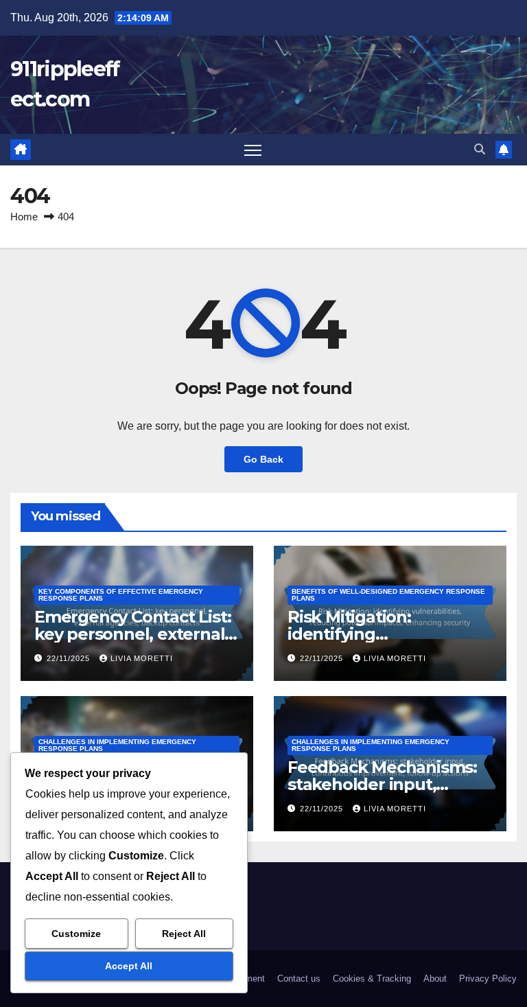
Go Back (263, 459)
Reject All (184, 933)
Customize (76, 933)
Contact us (298, 978)
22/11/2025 (70, 658)
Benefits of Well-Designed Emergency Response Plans (388, 595)
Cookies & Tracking (372, 978)
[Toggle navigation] (253, 150)
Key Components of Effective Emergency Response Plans (120, 595)
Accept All (128, 965)
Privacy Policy (488, 978)
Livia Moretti (141, 658)
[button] (479, 149)
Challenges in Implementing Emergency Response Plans (117, 745)
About (435, 978)
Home (24, 216)
